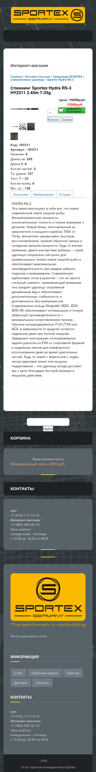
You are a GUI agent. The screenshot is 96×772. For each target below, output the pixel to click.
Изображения (43, 194)
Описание (20, 194)
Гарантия (73, 673)
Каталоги (42, 682)
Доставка (20, 682)
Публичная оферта (44, 673)
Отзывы (65, 194)
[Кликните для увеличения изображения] (24, 109)
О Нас (18, 673)
